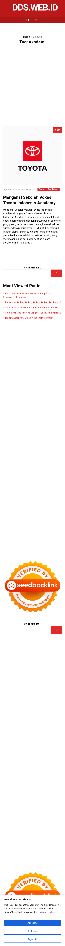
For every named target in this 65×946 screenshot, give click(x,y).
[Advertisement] (32, 82)
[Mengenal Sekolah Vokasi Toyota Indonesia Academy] (32, 155)
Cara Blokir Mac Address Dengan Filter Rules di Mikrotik (33, 312)
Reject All (32, 939)
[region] (32, 920)
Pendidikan (53, 189)
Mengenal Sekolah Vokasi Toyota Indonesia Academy (29, 200)
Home (26, 37)
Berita (41, 189)
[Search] (56, 273)
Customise (33, 931)
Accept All (32, 923)
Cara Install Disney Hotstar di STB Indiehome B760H (31, 307)
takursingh (26, 189)
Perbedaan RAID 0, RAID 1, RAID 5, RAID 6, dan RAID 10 (33, 302)
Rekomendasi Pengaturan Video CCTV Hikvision (29, 318)
